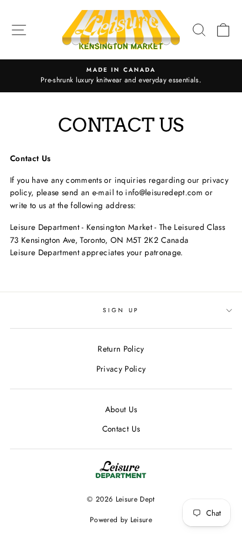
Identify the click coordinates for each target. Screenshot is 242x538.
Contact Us (121, 429)
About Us (121, 409)
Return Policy (121, 349)
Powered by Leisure (121, 519)
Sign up (121, 310)
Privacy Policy (121, 369)
